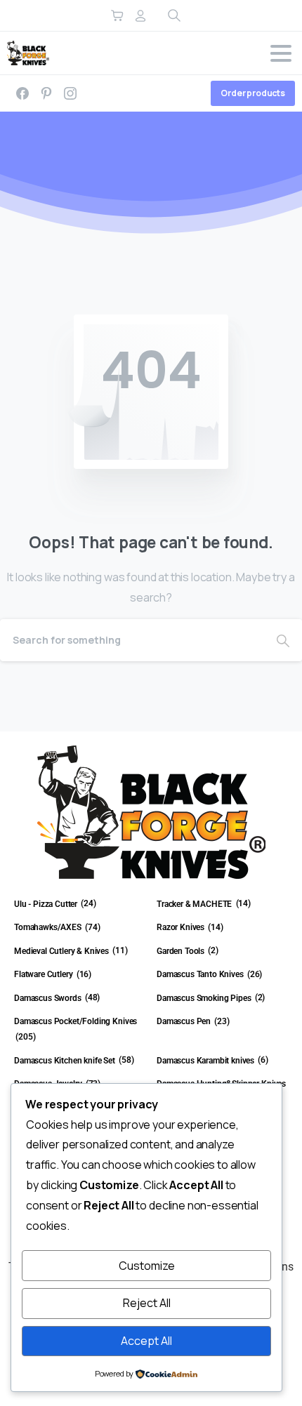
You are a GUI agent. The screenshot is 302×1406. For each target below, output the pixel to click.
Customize (147, 1265)
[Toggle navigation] (281, 53)
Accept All (146, 1340)
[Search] (283, 640)
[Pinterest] (46, 93)
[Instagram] (70, 93)
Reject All (147, 1303)
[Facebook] (22, 93)
